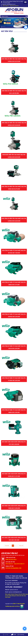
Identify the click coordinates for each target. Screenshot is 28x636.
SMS (15, 634)
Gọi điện (6, 634)
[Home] (14, 11)
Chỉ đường (21, 634)
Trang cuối (21, 545)
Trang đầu (7, 545)
